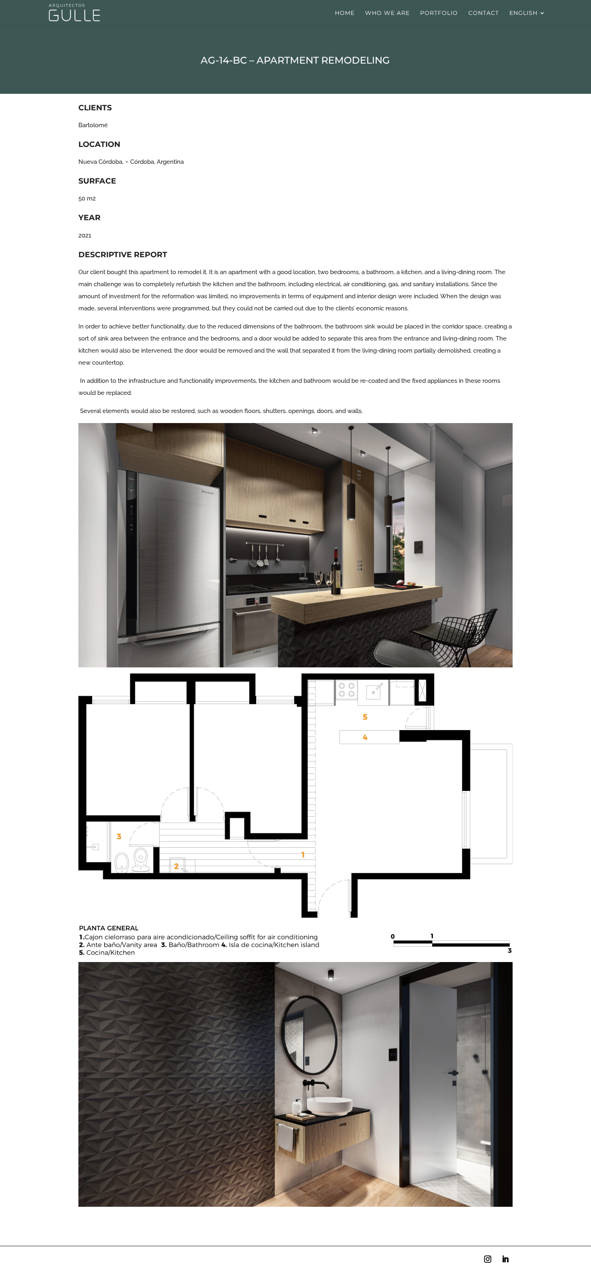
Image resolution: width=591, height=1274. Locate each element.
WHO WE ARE (387, 13)
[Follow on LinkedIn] (505, 1259)
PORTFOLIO (439, 13)
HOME (345, 13)
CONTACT (483, 13)
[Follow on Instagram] (487, 1259)
